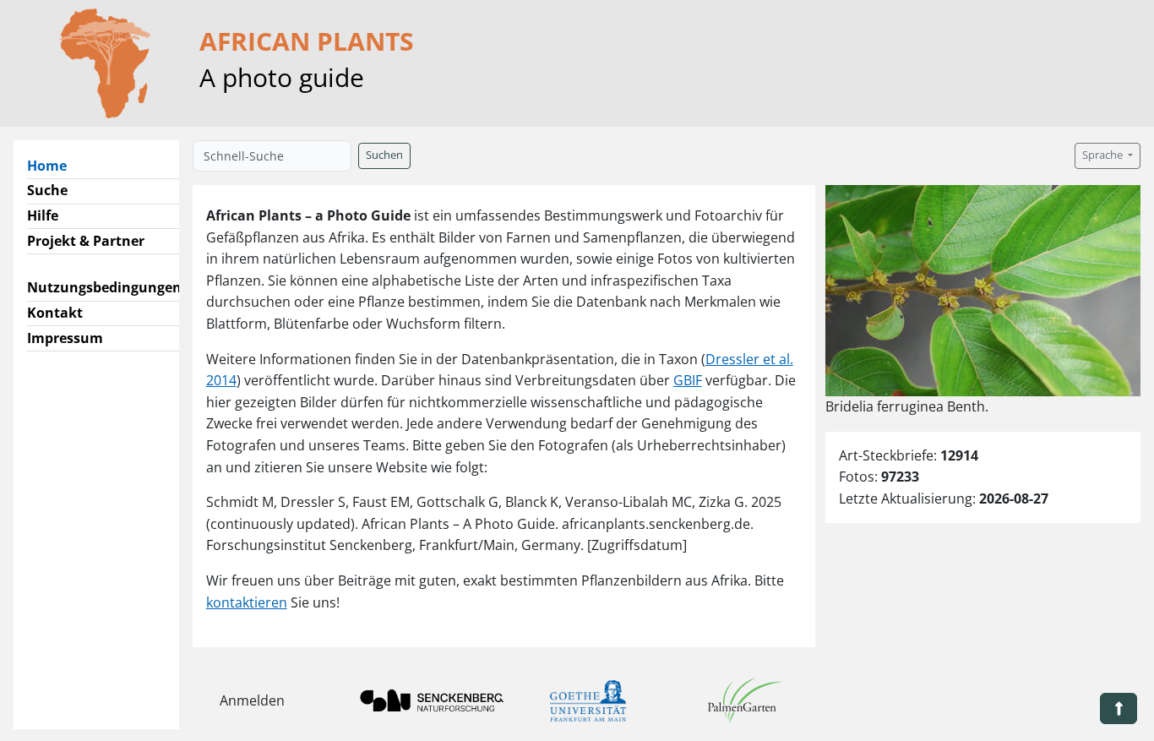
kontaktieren (246, 602)
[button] (1118, 708)
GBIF (687, 380)
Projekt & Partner (85, 241)
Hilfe (42, 215)
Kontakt (55, 312)
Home (53, 165)
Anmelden (252, 700)
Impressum (65, 338)
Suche (47, 190)
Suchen (384, 155)
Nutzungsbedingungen (104, 287)
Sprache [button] (1103, 155)
